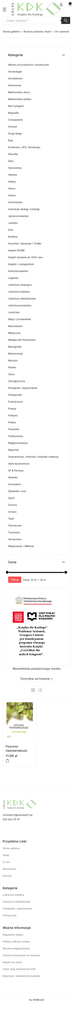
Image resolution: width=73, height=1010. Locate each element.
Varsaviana (14, 539)
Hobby (12, 181)
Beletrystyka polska (19, 99)
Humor (12, 195)
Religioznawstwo (18, 442)
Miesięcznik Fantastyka (22, 339)
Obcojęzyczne (16, 381)
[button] (61, 4)
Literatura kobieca (19, 291)
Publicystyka (15, 436)
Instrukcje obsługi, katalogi (24, 209)
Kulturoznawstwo (18, 270)
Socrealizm (14, 484)
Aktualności (9, 868)
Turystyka (14, 532)
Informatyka (15, 202)
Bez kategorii (16, 105)
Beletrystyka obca (19, 92)
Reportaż (13, 449)
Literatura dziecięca (20, 284)
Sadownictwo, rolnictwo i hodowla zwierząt (33, 456)
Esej (10, 140)
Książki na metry (12, 962)
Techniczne (14, 525)
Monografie (14, 346)
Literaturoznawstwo (19, 305)
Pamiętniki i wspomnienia (22, 387)
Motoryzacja (15, 353)
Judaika (13, 222)
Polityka (13, 415)
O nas (6, 861)
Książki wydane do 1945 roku (25, 257)
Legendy (13, 277)
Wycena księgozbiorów (16, 948)
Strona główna (11, 31)
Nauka (12, 367)
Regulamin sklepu (13, 934)
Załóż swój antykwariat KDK (19, 968)
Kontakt (7, 875)
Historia (12, 174)
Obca (11, 374)
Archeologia (15, 71)
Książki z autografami (21, 264)
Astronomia (14, 85)
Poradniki (13, 429)
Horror (11, 188)
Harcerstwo (15, 167)
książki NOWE (16, 250)
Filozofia (13, 154)
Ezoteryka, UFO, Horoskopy (24, 147)
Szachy (12, 504)
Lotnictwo (13, 312)
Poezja (12, 408)
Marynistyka (15, 325)
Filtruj (14, 579)
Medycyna (14, 332)
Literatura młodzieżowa (22, 298)
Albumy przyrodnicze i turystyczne (28, 64)
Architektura (15, 78)
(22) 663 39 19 (11, 819)
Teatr (11, 518)
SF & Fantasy (16, 470)
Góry (11, 160)
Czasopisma (15, 119)
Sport (11, 497)
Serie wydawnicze (18, 463)
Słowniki (13, 477)
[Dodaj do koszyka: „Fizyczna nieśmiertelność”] (7, 760)
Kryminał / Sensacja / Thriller (24, 243)
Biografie (13, 112)
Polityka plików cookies (16, 941)
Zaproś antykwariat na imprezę (21, 955)
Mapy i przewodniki (19, 319)
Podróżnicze (15, 401)
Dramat (12, 126)
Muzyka (13, 360)
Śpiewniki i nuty (17, 491)
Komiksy (13, 236)
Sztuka (12, 511)
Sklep (6, 855)
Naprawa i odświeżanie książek (21, 975)
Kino (10, 229)
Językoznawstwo (18, 215)
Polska (12, 422)
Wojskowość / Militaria (21, 546)
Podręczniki (15, 394)
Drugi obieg (15, 133)
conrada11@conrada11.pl (17, 814)
